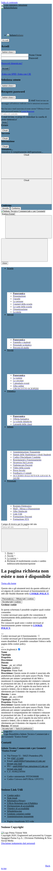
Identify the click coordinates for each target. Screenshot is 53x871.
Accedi (5, 40)
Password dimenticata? (11, 63)
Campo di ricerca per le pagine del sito (19, 524)
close (4, 263)
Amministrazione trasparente (20, 816)
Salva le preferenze (24, 729)
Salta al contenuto (9, 2)
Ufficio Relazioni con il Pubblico (22, 803)
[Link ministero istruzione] (14, 5)
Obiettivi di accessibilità (18, 808)
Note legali (12, 798)
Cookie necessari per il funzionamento (19, 636)
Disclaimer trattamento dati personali (18, 843)
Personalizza (7, 599)
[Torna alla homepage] (26, 212)
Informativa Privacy (16, 800)
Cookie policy (13, 795)
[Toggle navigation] (24, 250)
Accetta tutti (11, 602)
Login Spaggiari (27, 111)
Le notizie (11, 558)
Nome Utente (35, 55)
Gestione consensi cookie (19, 814)
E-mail (32, 100)
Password (33, 58)
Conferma (16, 208)
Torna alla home (8, 583)
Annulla (5, 208)
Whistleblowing (14, 811)
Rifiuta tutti (25, 599)
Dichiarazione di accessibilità (20, 806)
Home (10, 553)
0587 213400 (17, 758)
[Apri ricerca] (28, 226)
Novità (10, 555)
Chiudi (5, 130)
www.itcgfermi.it (9, 649)
